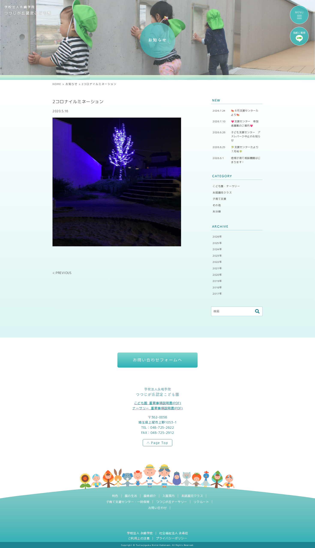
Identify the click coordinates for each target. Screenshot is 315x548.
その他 (217, 205)
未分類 (217, 211)
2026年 (217, 236)
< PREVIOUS (61, 273)
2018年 (217, 287)
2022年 (217, 262)
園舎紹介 (150, 495)
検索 (257, 311)
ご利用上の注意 (139, 538)
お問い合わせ (157, 507)
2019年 (217, 281)
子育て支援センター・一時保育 (128, 501)
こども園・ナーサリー (226, 186)
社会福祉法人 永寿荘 (173, 533)
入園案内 (168, 495)
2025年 (217, 243)
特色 (115, 495)
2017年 (217, 293)
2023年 (217, 255)
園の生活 (131, 495)
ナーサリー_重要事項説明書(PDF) (157, 408)
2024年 (217, 249)
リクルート (201, 501)
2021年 (217, 268)
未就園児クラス (222, 192)
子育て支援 (219, 199)
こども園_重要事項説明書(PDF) (157, 403)
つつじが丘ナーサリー (171, 501)
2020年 (217, 275)
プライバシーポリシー (171, 538)
